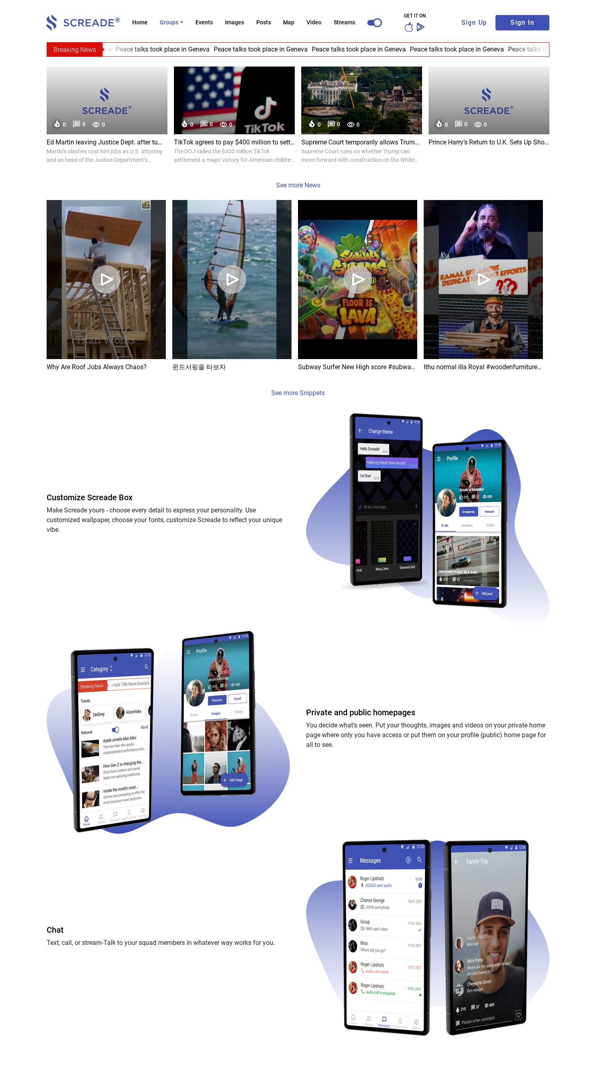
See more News (298, 185)
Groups (169, 22)
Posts (263, 22)
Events (204, 22)
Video (314, 22)
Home (140, 22)
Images (234, 22)
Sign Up (474, 22)
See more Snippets (298, 393)
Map (288, 22)
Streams (344, 22)
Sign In (522, 22)
